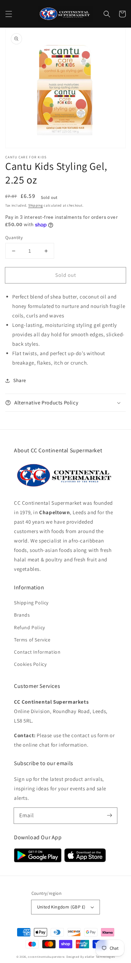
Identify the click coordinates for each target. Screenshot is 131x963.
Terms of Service (32, 640)
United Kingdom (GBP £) (61, 907)
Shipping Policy (31, 602)
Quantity (14, 237)
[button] (8, 14)
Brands (22, 615)
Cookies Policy (30, 664)
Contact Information (37, 652)
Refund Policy (29, 627)
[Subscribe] (109, 815)
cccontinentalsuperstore (46, 956)
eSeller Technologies (100, 956)
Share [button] (19, 380)
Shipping (35, 205)
